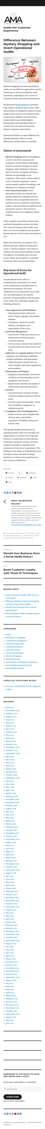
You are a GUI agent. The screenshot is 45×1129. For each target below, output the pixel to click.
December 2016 (12, 864)
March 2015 (11, 922)
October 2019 (11, 775)
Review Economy (13, 659)
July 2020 (10, 756)
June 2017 (10, 848)
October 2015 (11, 904)
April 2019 (10, 790)
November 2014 (12, 934)
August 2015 (11, 910)
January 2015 (11, 928)
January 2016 (11, 894)
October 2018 (11, 805)
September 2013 (13, 977)
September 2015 (13, 907)
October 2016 (11, 867)
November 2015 (12, 900)
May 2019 (10, 787)
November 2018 (12, 802)
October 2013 (11, 974)
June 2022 (10, 729)
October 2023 (11, 713)
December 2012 (12, 1005)
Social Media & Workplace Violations (21, 662)
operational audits (17, 538)
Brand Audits (21, 105)
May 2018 (10, 818)
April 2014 (10, 956)
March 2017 (11, 858)
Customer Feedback (14, 647)
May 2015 (10, 916)
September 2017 (13, 839)
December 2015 (12, 897)
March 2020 (11, 769)
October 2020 (11, 750)
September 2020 (13, 753)
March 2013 (11, 996)
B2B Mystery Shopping (16, 637)
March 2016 (11, 888)
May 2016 (10, 882)
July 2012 (9, 1020)
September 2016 (13, 870)
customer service (13, 650)
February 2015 (12, 925)
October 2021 (11, 732)
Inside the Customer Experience (17, 29)
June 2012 (10, 1023)
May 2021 (10, 735)
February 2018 (12, 827)
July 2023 (10, 720)
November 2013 (12, 971)
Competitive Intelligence (16, 641)
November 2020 (13, 747)
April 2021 (10, 738)
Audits (5, 535)
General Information (15, 653)
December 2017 (12, 833)
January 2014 (11, 965)
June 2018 (10, 815)
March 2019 (11, 793)
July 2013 (9, 983)
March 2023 (11, 726)
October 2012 (11, 1011)
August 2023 (11, 717)
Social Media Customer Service (19, 665)
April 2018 (10, 821)
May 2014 (10, 953)
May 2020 (10, 763)
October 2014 (11, 937)
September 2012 (13, 1014)
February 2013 (12, 999)
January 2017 (11, 861)
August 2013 (11, 980)
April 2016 (10, 885)
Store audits (29, 538)
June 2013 (10, 986)
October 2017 (11, 836)
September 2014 (13, 940)
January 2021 (11, 744)
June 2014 (10, 950)
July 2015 (9, 913)
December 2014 (12, 931)
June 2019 (10, 784)
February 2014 (12, 962)
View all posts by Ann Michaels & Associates (26, 525)
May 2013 (10, 989)
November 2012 (12, 1008)
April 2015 (10, 919)
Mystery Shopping (15, 535)
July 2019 (10, 781)
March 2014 (11, 959)
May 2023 (10, 723)
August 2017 (11, 842)
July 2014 (9, 946)
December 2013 (12, 968)
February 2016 (12, 891)
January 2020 (11, 772)
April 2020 (10, 766)
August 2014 (11, 943)
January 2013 (11, 1002)
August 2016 (11, 873)
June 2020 (10, 759)
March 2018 (11, 824)
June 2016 (10, 879)
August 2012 (11, 1017)
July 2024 (10, 707)
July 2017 (9, 845)
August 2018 (11, 809)
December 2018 (12, 799)
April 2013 (10, 992)
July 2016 (10, 876)
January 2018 (11, 830)
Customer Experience (15, 644)
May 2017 (10, 851)
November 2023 (12, 710)
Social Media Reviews (15, 668)
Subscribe (12, 1097)
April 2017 (10, 855)
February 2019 (12, 796)
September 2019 (13, 778)
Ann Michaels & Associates (16, 533)
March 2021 (11, 741)
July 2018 (9, 812)
